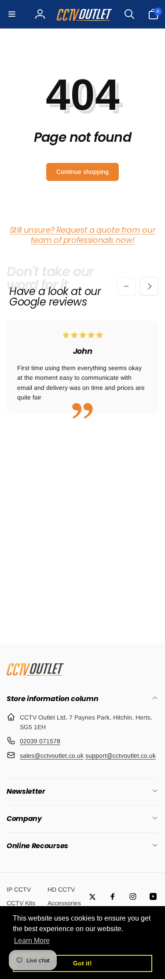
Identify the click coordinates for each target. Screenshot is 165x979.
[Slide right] (149, 286)
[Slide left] (126, 286)
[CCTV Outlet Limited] (35, 675)
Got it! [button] (82, 963)
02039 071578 (40, 741)
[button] (12, 14)
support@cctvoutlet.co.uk (120, 755)
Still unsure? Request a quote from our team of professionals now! (82, 234)
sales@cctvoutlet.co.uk (52, 755)
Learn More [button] (32, 940)
